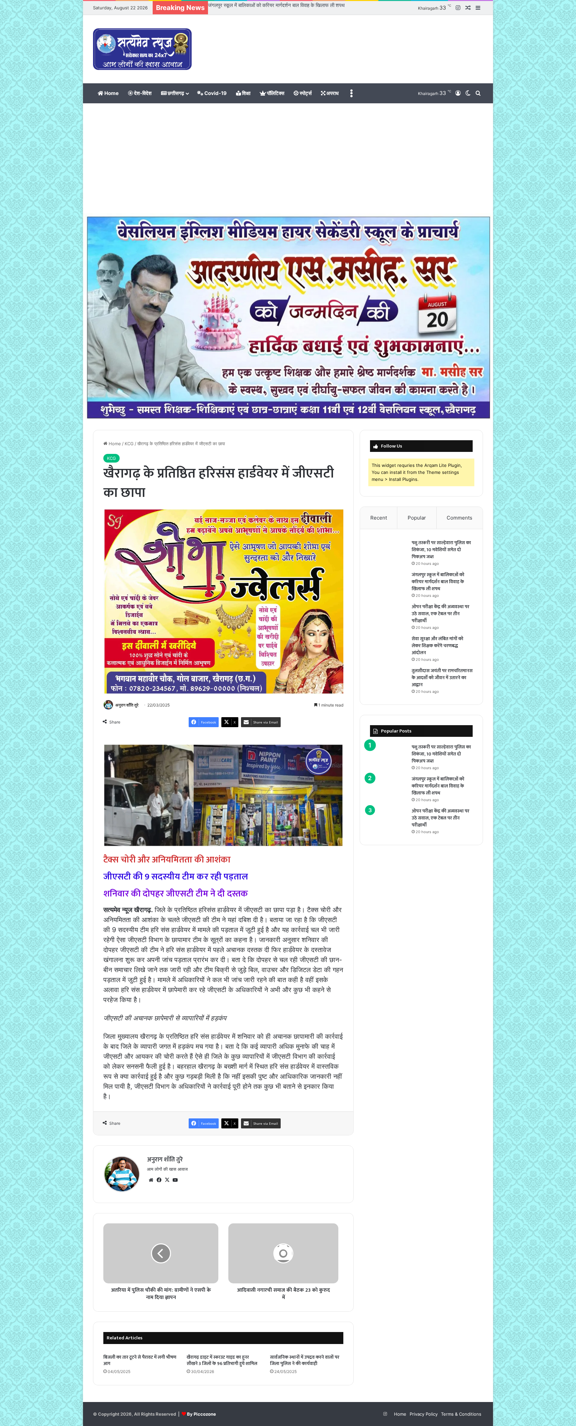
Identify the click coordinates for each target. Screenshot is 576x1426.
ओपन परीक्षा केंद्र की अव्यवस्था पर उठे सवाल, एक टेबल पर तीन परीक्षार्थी (271, 5)
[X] (167, 1180)
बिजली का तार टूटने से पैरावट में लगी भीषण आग (139, 1360)
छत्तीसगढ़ (175, 93)
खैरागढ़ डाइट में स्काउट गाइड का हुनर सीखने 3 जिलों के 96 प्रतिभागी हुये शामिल (222, 1360)
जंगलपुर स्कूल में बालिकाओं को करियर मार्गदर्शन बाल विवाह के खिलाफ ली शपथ (438, 582)
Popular (417, 518)
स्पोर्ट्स (305, 93)
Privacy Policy (424, 1414)
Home (111, 93)
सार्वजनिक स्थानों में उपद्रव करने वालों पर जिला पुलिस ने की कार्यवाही (304, 1360)
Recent (378, 518)
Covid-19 (215, 93)
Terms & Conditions (461, 1414)
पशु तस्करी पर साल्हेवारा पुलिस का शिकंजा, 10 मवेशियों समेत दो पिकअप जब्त (441, 550)
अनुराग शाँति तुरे (126, 705)
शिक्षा (245, 93)
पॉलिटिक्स (275, 93)
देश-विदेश (142, 93)
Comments (459, 518)
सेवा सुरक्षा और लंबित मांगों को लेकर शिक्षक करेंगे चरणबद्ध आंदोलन (437, 646)
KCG (129, 443)
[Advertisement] (288, 160)
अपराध (332, 93)
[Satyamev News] (142, 49)
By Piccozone (201, 1414)
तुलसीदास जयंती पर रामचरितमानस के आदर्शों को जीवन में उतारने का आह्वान (442, 678)
